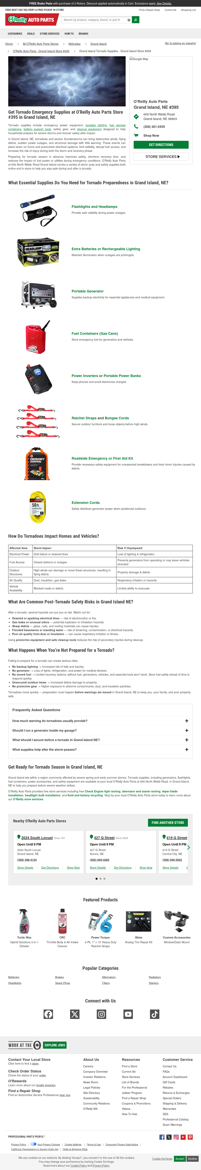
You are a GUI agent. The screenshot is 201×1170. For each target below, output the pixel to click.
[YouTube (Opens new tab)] (183, 1137)
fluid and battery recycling (85, 795)
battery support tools (37, 129)
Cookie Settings (162, 1158)
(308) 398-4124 (27, 860)
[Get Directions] (139, 58)
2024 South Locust (37, 837)
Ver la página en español (180, 43)
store (35, 1063)
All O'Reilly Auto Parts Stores (40, 44)
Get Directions (161, 145)
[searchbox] (96, 19)
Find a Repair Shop (149, 9)
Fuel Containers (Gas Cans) (95, 333)
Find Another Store (168, 823)
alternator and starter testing (141, 791)
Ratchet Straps (84, 417)
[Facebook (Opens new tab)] (161, 1137)
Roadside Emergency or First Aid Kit (102, 458)
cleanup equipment (89, 129)
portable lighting (96, 125)
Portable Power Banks (122, 375)
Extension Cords (86, 502)
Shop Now (151, 135)
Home (9, 44)
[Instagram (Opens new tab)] (176, 1137)
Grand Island (98, 44)
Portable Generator (88, 291)
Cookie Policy (78, 1165)
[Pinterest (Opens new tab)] (190, 1137)
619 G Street (177, 837)
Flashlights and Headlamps (94, 206)
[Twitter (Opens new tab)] (169, 1137)
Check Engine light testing (103, 791)
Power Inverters (85, 375)
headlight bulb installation (42, 795)
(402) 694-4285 (99, 860)
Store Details (25, 867)
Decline (192, 1158)
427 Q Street (104, 837)
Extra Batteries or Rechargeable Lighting (106, 248)
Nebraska (74, 44)
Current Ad (170, 9)
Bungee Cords (117, 417)
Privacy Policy (101, 1165)
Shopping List (188, 9)
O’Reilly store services (28, 799)
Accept (179, 1158)
